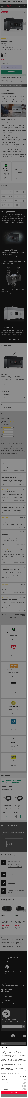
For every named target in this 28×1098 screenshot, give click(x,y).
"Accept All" (13, 1064)
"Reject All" (8, 1059)
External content (5, 1089)
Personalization (4, 1086)
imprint (22, 1073)
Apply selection (14, 1095)
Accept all (14, 1092)
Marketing (3, 1082)
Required (3, 1076)
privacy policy (14, 1073)
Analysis (3, 1079)
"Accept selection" (9, 1069)
